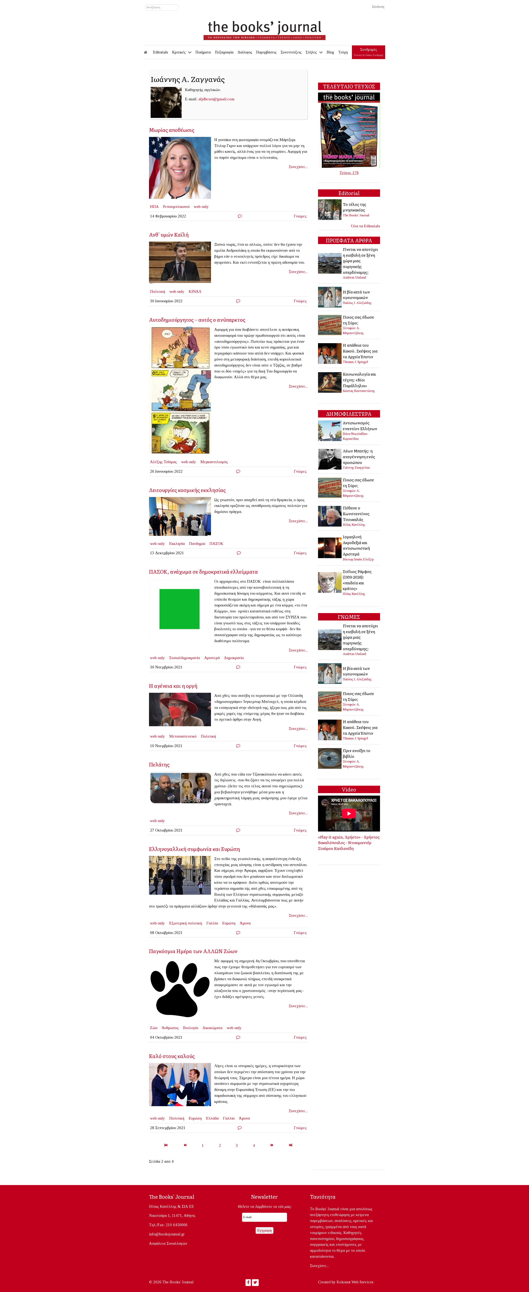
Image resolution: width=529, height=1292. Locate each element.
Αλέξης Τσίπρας (163, 462)
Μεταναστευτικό (183, 736)
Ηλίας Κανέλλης (354, 524)
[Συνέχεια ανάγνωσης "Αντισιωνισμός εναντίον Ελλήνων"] (330, 430)
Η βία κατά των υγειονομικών (356, 294)
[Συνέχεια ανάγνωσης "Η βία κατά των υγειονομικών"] (330, 297)
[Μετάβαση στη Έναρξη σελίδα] (166, 1145)
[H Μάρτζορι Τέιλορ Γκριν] (181, 169)
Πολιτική (157, 291)
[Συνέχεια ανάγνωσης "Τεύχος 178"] (349, 130)
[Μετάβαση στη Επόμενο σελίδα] (272, 1145)
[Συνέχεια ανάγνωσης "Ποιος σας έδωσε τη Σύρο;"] (330, 324)
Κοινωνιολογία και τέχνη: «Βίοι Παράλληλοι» (359, 379)
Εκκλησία (177, 543)
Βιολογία (190, 1028)
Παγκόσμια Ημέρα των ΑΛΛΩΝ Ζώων (193, 951)
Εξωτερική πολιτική (185, 923)
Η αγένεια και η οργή (173, 685)
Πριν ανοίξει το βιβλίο (356, 753)
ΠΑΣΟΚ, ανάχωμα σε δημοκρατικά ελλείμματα (203, 571)
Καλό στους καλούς (172, 1055)
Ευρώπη (228, 923)
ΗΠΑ (154, 206)
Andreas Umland (354, 277)
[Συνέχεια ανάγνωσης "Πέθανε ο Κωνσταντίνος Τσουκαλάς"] (330, 516)
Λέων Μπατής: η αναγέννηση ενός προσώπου (359, 456)
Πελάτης (159, 764)
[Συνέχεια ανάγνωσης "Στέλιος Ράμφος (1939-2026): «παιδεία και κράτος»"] (330, 582)
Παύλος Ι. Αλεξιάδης (357, 303)
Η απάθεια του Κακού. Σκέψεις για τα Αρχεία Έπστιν (360, 350)
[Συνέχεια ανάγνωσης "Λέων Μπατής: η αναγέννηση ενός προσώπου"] (330, 459)
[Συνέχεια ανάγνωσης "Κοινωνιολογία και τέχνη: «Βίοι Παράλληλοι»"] (330, 382)
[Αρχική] (148, 52)
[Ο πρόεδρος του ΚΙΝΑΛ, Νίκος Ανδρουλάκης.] (181, 264)
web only (201, 206)
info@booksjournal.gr (167, 1234)
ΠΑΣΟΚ (216, 543)
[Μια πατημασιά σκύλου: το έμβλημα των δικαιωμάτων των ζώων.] (181, 990)
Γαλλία (212, 923)
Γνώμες (300, 216)
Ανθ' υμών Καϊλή (169, 234)
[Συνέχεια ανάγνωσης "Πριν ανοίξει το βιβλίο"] (330, 758)
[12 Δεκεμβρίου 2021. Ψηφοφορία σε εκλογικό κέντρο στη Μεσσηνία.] (181, 517)
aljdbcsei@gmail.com (216, 99)
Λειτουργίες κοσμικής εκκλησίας (188, 490)
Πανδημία (197, 543)
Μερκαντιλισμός (214, 462)
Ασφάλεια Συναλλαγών (168, 1243)
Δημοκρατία (234, 658)
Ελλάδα (212, 1118)
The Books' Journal (356, 215)
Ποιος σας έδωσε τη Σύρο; (358, 320)
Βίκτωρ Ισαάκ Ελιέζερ (358, 559)
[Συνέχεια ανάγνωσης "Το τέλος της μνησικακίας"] (330, 209)
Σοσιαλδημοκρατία (184, 658)
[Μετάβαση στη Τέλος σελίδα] (291, 1145)
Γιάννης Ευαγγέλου (356, 467)
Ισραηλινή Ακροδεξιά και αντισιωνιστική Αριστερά (356, 545)
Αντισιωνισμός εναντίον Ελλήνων (360, 425)
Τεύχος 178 (349, 173)
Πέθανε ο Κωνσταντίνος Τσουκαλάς (356, 513)
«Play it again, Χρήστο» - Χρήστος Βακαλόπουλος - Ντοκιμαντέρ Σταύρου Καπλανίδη (349, 842)
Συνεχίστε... (298, 167)
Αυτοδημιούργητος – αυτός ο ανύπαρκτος (197, 319)
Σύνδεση (378, 7)
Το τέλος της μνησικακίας (354, 207)
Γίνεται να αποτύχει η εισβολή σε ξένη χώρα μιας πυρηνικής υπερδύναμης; (360, 260)
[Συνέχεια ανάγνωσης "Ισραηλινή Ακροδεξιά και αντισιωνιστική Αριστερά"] (330, 547)
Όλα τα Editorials (365, 226)
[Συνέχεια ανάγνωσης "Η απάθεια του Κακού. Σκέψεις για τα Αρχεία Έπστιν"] (330, 353)
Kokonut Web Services (355, 1282)
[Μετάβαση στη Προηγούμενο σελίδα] (185, 1145)
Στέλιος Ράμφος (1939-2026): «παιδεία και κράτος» (357, 579)
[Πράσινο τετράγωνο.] (181, 611)
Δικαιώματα (212, 1028)
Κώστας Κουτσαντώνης (359, 391)
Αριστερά (212, 658)
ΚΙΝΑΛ (195, 291)
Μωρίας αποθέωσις (171, 129)
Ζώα (153, 1028)
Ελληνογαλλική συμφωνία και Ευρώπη (194, 848)
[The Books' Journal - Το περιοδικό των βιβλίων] (264, 29)
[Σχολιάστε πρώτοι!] (240, 216)
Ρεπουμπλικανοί (176, 206)
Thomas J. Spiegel (355, 362)
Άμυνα (245, 923)
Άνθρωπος (170, 1028)
